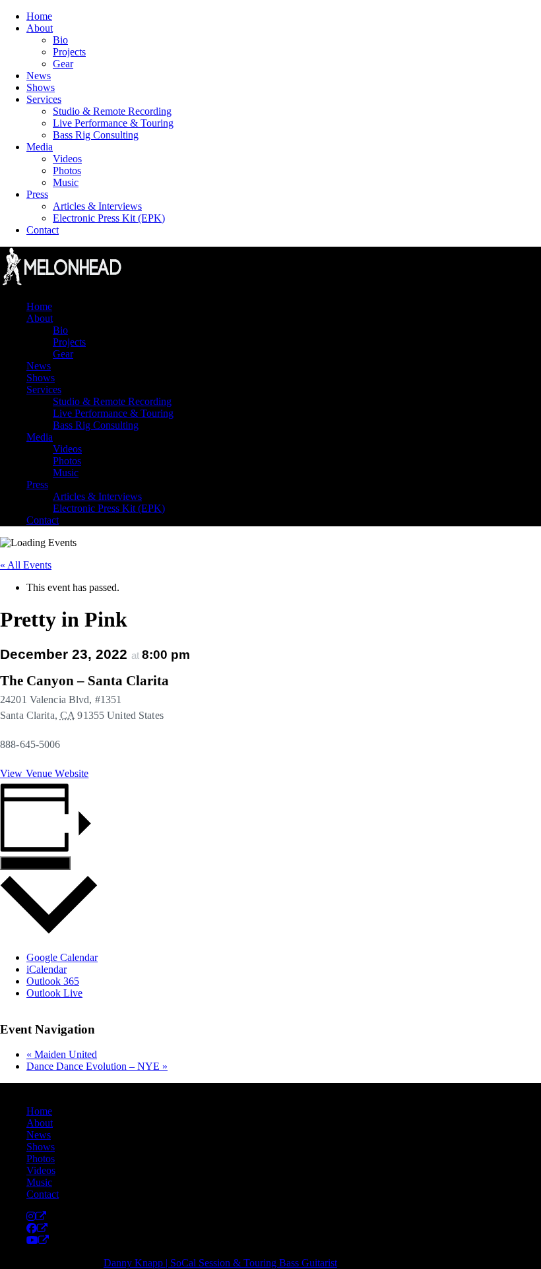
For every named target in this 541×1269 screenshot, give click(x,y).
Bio (60, 40)
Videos (67, 158)
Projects (69, 51)
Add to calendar (35, 863)
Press (37, 194)
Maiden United (61, 1054)
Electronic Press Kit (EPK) (109, 218)
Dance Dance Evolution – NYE (97, 1066)
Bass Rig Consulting (96, 134)
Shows (40, 87)
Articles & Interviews (97, 206)
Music (66, 182)
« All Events (25, 565)
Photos (67, 170)
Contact (42, 229)
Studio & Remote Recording (112, 111)
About (39, 28)
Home (39, 16)
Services (43, 99)
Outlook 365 (52, 981)
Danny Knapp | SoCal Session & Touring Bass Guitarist (220, 1262)
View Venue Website (44, 773)
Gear (63, 63)
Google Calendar (62, 957)
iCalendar (46, 969)
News (38, 75)
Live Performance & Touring (113, 123)
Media (39, 146)
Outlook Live (54, 993)
